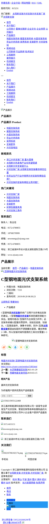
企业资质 (40, 29)
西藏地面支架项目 (18, 373)
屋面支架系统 (26, 38)
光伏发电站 (12, 147)
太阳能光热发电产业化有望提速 (22, 163)
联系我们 (11, 64)
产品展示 (11, 35)
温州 (29, 479)
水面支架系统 (40, 38)
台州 (8, 483)
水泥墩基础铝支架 (18, 369)
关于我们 (11, 25)
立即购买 (5, 302)
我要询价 (14, 302)
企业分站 (15, 3)
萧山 (19, 479)
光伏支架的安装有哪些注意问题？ (23, 182)
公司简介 (11, 29)
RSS (34, 3)
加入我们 (11, 68)
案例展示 (11, 58)
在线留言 (11, 61)
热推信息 (5, 3)
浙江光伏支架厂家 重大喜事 (20, 159)
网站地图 (26, 3)
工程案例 (11, 55)
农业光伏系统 (13, 42)
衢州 (3, 483)
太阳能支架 (18, 14)
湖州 (39, 479)
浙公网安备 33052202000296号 (16, 520)
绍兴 (44, 479)
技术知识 (29, 51)
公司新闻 (11, 51)
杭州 (15, 479)
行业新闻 (20, 51)
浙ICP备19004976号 (12, 522)
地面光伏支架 (7, 361)
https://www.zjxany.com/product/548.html (19, 366)
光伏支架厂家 (38, 14)
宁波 (24, 479)
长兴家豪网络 (28, 483)
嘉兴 (34, 479)
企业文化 (31, 29)
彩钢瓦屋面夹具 (14, 207)
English (10, 70)
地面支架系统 (13, 38)
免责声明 (40, 483)
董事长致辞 (21, 29)
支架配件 (33, 42)
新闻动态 (11, 48)
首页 (9, 22)
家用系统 (24, 42)
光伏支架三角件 (14, 210)
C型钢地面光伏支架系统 (25, 361)
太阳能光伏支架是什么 (17, 166)
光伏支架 (27, 14)
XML (39, 3)
